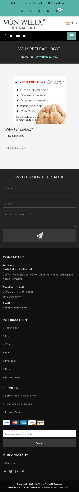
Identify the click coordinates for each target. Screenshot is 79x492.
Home (25, 56)
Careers (10, 463)
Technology (12, 327)
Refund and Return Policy (20, 395)
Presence (11, 360)
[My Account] (40, 11)
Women (10, 344)
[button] (6, 100)
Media (9, 352)
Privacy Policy (13, 412)
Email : (7, 303)
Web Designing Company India (56, 487)
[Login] (49, 11)
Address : (9, 265)
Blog (8, 369)
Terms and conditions (18, 403)
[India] (68, 23)
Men (8, 335)
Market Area (12, 377)
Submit (39, 443)
